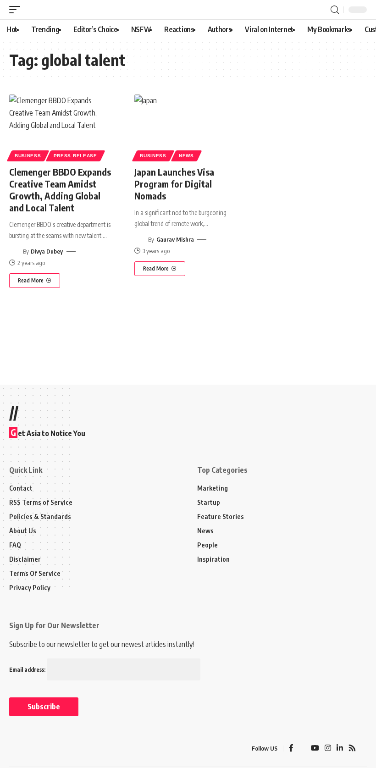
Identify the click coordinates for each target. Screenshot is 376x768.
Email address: (28, 669)
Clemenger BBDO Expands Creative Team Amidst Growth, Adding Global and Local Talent (60, 189)
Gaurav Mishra (175, 239)
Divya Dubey (47, 251)
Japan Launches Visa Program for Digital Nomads (174, 183)
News (186, 155)
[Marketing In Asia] (29, 748)
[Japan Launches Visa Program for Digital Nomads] (187, 126)
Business (28, 155)
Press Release (75, 155)
